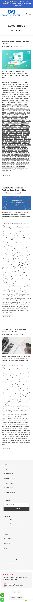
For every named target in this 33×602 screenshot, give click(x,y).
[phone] (2, 595)
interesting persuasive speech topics (16, 122)
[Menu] (30, 14)
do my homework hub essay (22, 96)
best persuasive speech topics (19, 88)
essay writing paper (15, 110)
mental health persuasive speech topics (13, 406)
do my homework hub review (10, 98)
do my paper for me (24, 382)
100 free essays (26, 82)
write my (28, 160)
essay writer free (25, 108)
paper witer (24, 136)
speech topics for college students (20, 154)
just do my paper (22, 400)
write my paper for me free (17, 166)
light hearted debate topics (9, 126)
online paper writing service (14, 134)
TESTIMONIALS (8, 474)
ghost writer (20, 114)
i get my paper (19, 398)
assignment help (17, 86)
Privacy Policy (8, 538)
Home (5, 469)
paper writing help (13, 416)
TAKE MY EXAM (8, 483)
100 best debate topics (14, 82)
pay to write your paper (14, 142)
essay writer (5, 108)
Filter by (10, 30)
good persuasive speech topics (19, 396)
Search (6, 534)
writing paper (14, 168)
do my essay (9, 96)
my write (11, 132)
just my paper (14, 124)
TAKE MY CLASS (9, 488)
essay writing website (12, 392)
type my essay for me (8, 432)
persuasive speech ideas (9, 144)
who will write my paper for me (15, 158)
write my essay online (8, 164)
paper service (16, 136)
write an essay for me (10, 434)
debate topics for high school (20, 92)
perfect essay (25, 142)
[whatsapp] (2, 600)
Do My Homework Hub (18, 564)
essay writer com (15, 108)
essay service (16, 106)
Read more (6, 175)
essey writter (10, 112)
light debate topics (23, 124)
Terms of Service (8, 543)
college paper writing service (10, 90)
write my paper (19, 164)
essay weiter (24, 106)
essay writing (6, 110)
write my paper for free (12, 440)
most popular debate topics (14, 130)
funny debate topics (20, 112)
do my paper (17, 100)
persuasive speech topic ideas (19, 422)
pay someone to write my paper (16, 418)
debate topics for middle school (11, 94)
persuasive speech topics (13, 146)
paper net (9, 136)
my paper (25, 130)
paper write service (7, 138)
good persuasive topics (17, 118)
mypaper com (18, 132)
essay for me (16, 104)
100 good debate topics (8, 84)
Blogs (5, 548)
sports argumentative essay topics (12, 156)
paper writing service (11, 140)
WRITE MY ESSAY (9, 478)
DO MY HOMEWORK (10, 492)
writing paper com (23, 168)
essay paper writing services (10, 386)
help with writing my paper (18, 120)
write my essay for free (8, 162)
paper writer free (18, 138)
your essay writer (7, 170)
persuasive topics (23, 150)
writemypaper (6, 168)
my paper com (25, 408)
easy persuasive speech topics (13, 102)
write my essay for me (22, 162)
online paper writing (21, 410)
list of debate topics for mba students (16, 404)
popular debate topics (8, 152)
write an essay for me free (17, 160)
